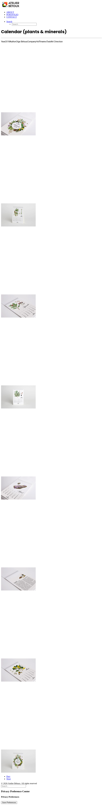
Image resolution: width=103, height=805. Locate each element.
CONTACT (11, 17)
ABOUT (10, 12)
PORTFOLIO (12, 14)
